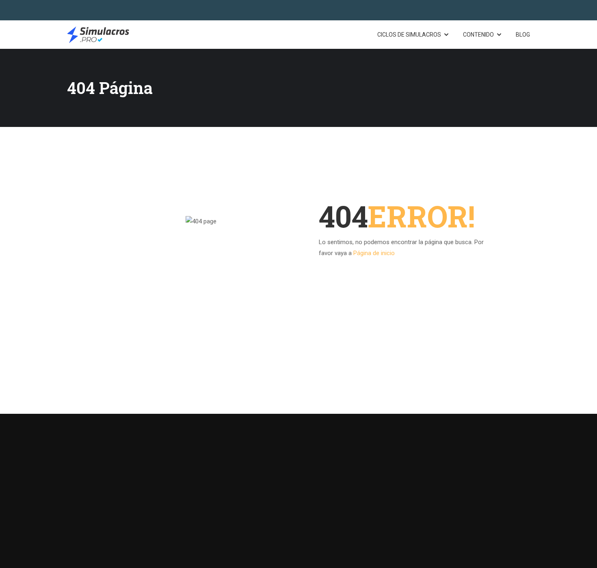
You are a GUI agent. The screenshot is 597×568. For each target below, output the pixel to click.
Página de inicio (374, 253)
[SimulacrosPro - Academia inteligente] (98, 34)
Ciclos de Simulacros (409, 34)
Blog (523, 34)
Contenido (478, 34)
